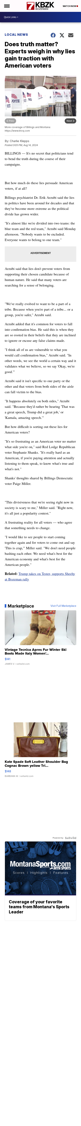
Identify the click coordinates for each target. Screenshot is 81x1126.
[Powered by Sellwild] (70, 838)
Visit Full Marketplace (63, 606)
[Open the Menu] (6, 6)
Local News (16, 35)
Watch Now (69, 6)
